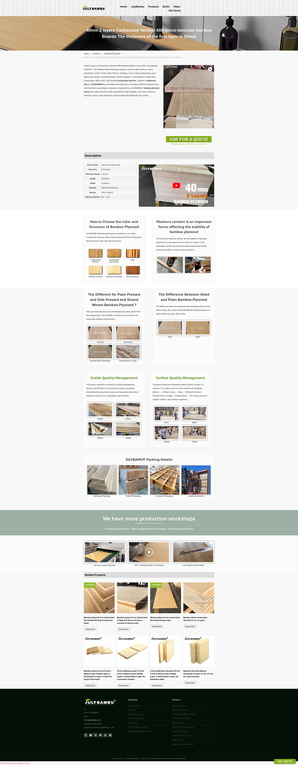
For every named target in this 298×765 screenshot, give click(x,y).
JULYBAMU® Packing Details (149, 459)
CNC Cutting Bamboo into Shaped (149, 565)
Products (153, 6)
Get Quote (175, 10)
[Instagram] (95, 735)
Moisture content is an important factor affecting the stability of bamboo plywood (184, 226)
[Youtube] (91, 735)
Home (123, 6)
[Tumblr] (105, 735)
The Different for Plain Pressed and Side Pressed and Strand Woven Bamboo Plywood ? (114, 299)
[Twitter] (100, 735)
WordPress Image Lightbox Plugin (15, 763)
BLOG (166, 6)
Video (176, 6)
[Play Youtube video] (176, 185)
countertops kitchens (127, 80)
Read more (90, 629)
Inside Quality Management (114, 377)
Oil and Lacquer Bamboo (104, 565)
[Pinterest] (110, 735)
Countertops (89, 80)
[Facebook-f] (86, 735)
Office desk (100, 80)
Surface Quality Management (180, 377)
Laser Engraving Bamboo (193, 565)
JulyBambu (137, 6)
